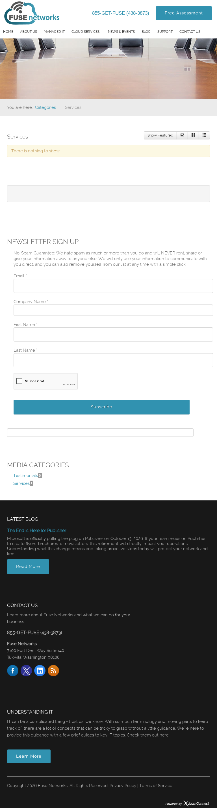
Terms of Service (155, 785)
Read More (28, 566)
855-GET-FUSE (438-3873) (121, 13)
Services (22, 483)
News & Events (121, 32)
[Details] (182, 135)
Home (8, 32)
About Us (28, 32)
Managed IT (54, 32)
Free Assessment (184, 13)
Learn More (29, 756)
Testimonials (27, 475)
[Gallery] (193, 135)
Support (165, 32)
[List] (204, 135)
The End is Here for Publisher (36, 530)
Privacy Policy (123, 785)
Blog (146, 32)
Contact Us (189, 32)
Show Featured (160, 135)
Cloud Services (85, 32)
